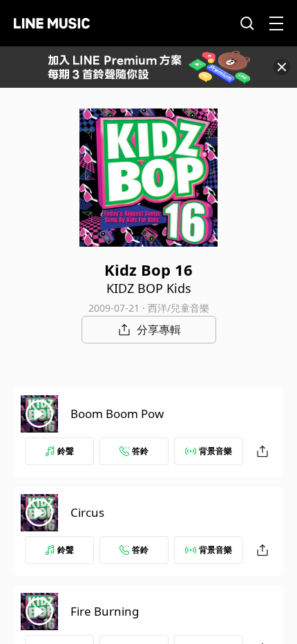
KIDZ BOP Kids (148, 288)
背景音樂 (215, 451)
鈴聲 (65, 451)
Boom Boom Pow (117, 414)
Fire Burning (104, 611)
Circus (87, 512)
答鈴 (140, 451)
